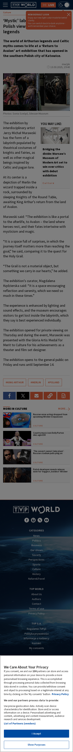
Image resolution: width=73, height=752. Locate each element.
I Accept (36, 733)
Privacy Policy (60, 694)
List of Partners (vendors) (20, 723)
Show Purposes (37, 744)
